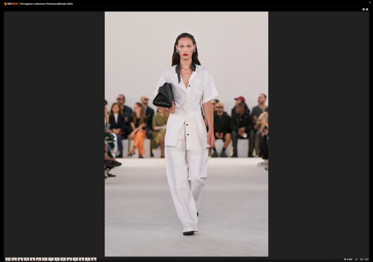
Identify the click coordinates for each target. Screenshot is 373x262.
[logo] (11, 3)
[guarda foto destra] (223, 134)
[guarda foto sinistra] (40, 134)
